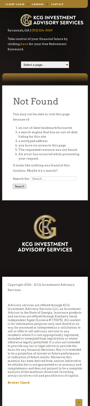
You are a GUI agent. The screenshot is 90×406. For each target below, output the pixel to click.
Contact (57, 4)
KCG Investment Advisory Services (52, 20)
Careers (38, 4)
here (24, 44)
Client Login (14, 4)
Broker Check (19, 382)
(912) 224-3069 (41, 30)
